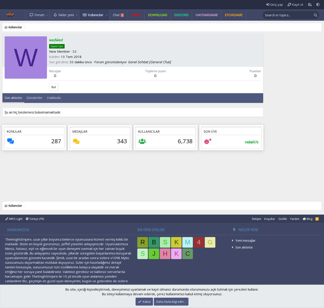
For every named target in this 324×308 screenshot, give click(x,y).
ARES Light (15, 219)
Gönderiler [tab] (34, 97)
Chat (118, 15)
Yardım (294, 219)
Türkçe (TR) (36, 219)
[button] (47, 14)
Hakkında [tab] (54, 97)
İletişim (256, 219)
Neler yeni (66, 15)
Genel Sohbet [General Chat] (149, 62)
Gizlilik (282, 219)
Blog (309, 219)
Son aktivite (244, 247)
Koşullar (269, 219)
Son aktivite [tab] (13, 97)
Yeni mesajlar (245, 240)
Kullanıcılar (95, 15)
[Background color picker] (309, 4)
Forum (39, 15)
